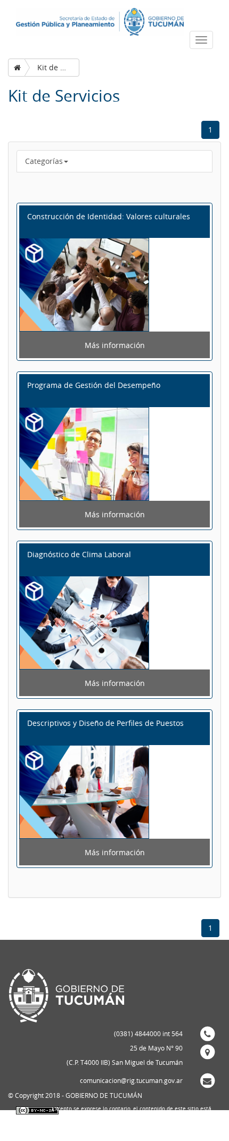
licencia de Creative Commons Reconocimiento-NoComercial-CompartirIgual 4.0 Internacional (130, 1127)
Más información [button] (115, 345)
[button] (114, 221)
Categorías (44, 161)
